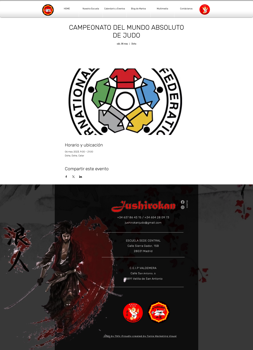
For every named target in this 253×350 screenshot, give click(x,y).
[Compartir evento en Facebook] (66, 177)
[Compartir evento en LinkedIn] (80, 177)
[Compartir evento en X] (73, 177)
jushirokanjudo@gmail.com (143, 222)
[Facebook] (182, 202)
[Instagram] (182, 207)
